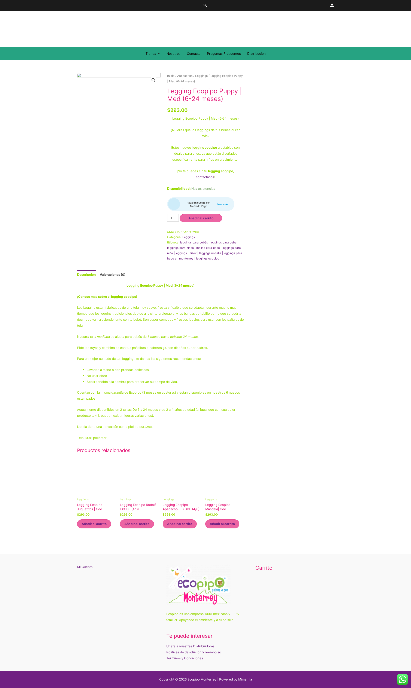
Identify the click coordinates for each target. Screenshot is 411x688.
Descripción (86, 275)
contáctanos (205, 177)
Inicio (170, 75)
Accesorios (184, 75)
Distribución (256, 54)
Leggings (201, 75)
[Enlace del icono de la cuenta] (332, 5)
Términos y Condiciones (184, 658)
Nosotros (173, 54)
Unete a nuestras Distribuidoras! (190, 646)
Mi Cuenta (84, 567)
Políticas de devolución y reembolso (193, 652)
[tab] (86, 274)
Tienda (151, 54)
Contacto (194, 54)
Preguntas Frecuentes (224, 54)
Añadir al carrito (200, 218)
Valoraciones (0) (112, 275)
